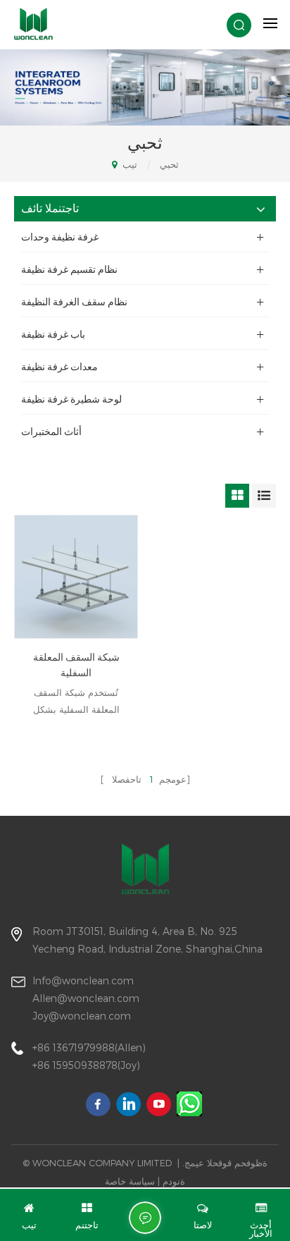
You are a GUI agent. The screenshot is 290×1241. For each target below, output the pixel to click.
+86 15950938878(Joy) (86, 1065)
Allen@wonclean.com (85, 998)
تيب (128, 164)
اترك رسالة (145, 1218)
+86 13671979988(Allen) (89, 1047)
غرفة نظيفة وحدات (60, 237)
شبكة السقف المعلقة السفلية (76, 665)
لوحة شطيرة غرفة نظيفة (71, 399)
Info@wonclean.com (83, 980)
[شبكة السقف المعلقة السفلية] (76, 576)
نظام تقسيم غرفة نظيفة (69, 269)
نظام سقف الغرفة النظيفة (74, 301)
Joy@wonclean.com (81, 1016)
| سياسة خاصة (132, 1181)
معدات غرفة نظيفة (59, 366)
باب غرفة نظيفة (53, 334)
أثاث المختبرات (51, 431)
